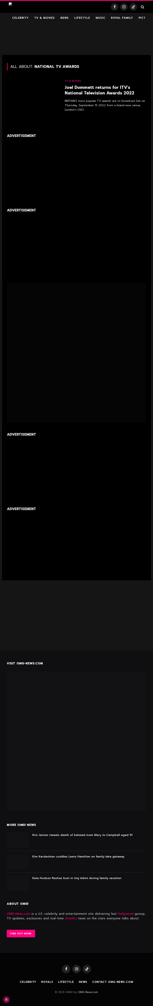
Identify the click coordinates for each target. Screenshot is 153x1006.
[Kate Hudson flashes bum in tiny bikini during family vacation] (18, 883)
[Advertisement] (76, 39)
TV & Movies (44, 18)
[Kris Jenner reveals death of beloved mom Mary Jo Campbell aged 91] (18, 840)
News (64, 18)
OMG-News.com (18, 914)
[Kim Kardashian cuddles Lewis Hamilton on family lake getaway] (18, 861)
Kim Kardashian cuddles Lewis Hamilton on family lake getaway (78, 857)
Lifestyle (82, 18)
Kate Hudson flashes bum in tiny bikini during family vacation (76, 878)
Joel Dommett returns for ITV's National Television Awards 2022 (99, 90)
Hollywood (125, 914)
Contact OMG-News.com (112, 982)
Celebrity (20, 18)
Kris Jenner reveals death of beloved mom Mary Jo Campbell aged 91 (82, 835)
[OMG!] (18, 6)
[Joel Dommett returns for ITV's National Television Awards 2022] (33, 96)
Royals (47, 982)
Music (100, 18)
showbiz (71, 918)
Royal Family (122, 18)
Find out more (21, 933)
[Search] (142, 6)
